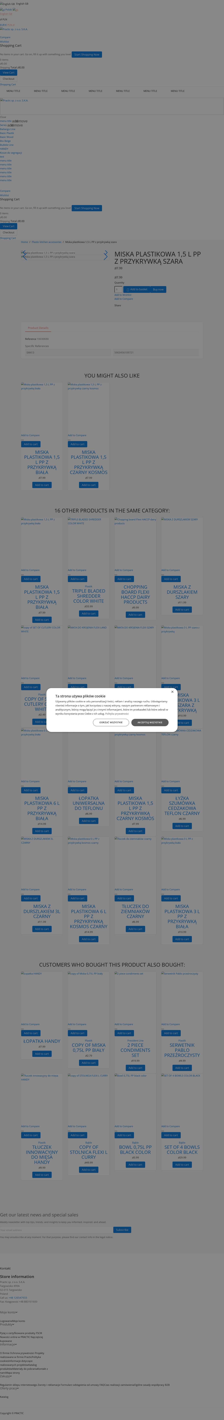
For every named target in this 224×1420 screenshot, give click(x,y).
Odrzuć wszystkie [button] (110, 722)
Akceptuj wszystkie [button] (150, 722)
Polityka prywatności (117, 713)
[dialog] (112, 710)
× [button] (172, 692)
